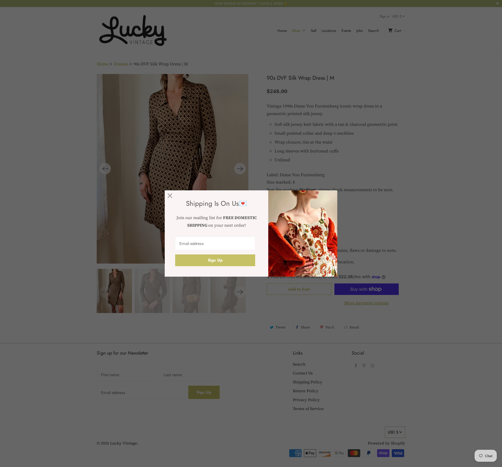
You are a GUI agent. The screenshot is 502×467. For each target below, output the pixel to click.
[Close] (170, 195)
